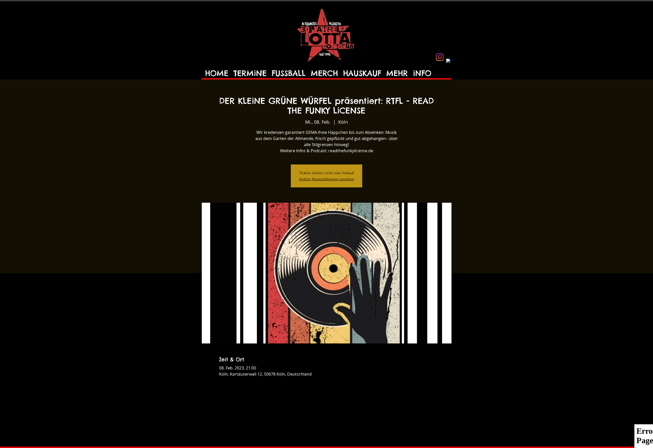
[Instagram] (440, 57)
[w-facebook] (450, 62)
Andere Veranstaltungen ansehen (326, 179)
